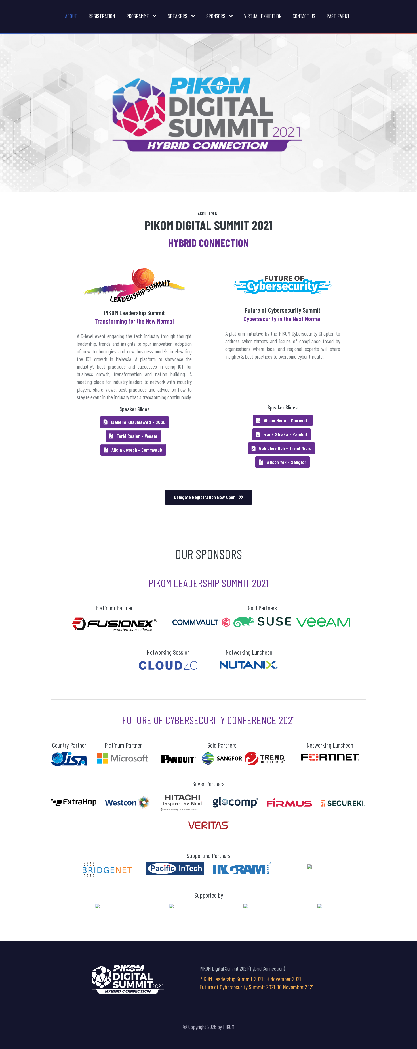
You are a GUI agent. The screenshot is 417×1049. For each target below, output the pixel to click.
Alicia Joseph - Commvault (136, 450)
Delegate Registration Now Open (205, 497)
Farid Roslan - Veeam (136, 436)
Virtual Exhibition (262, 16)
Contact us (304, 16)
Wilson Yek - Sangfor (285, 462)
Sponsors (216, 16)
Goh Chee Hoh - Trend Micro (284, 448)
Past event (338, 16)
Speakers (178, 16)
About (71, 16)
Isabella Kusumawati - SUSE (137, 422)
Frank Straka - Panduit (284, 434)
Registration (102, 16)
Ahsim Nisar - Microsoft (286, 420)
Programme (138, 16)
